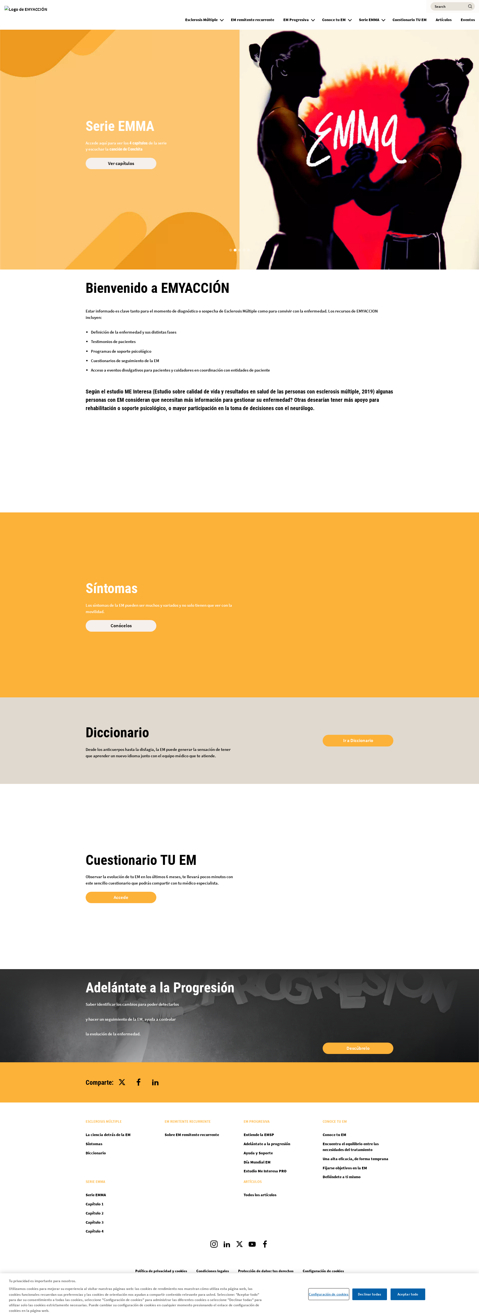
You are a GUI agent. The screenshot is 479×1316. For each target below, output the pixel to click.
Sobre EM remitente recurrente (192, 1134)
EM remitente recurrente (252, 19)
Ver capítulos (121, 163)
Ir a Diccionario (358, 740)
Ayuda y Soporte (258, 1152)
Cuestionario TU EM (410, 19)
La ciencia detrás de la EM (108, 1134)
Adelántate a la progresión (267, 1143)
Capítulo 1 (95, 1203)
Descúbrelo (358, 1048)
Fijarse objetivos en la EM (345, 1167)
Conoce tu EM (334, 1134)
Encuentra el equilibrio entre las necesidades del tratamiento (351, 1146)
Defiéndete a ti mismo (342, 1176)
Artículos (444, 19)
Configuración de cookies (328, 1294)
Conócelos (121, 626)
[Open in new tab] (214, 1245)
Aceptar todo (408, 1294)
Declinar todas (369, 1294)
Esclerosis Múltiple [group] (201, 19)
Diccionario (96, 1152)
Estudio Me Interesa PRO (265, 1170)
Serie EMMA (96, 1194)
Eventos (468, 19)
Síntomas (94, 1143)
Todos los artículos (260, 1194)
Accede (121, 897)
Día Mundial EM (257, 1162)
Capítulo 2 (95, 1213)
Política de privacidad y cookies (161, 1271)
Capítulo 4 (95, 1231)
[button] (222, 19)
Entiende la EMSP (259, 1134)
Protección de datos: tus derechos (266, 1271)
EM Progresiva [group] (296, 19)
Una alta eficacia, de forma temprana (355, 1158)
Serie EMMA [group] (369, 19)
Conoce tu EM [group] (334, 19)
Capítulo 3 (95, 1222)
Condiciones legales (212, 1271)
